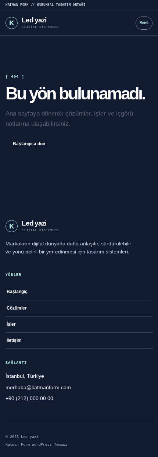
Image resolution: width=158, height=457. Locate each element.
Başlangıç (17, 291)
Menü (144, 23)
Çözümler (17, 308)
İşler (11, 324)
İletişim (14, 340)
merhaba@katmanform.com (38, 387)
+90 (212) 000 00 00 (29, 398)
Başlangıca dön (29, 143)
